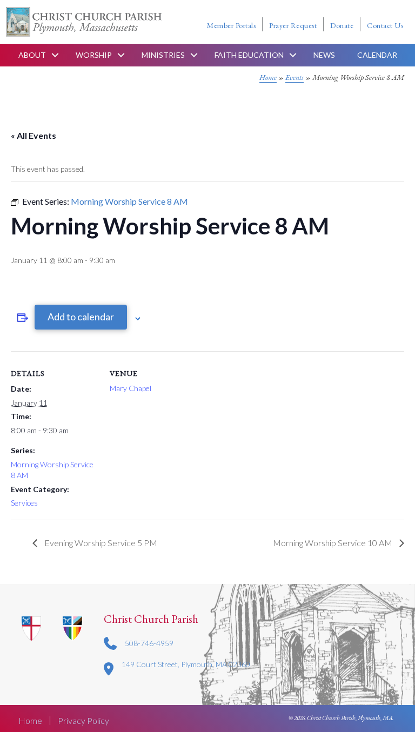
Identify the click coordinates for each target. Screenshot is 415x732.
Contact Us (385, 25)
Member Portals (231, 25)
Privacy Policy (83, 720)
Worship (94, 54)
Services (24, 502)
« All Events (33, 135)
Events (294, 77)
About (32, 54)
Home (268, 77)
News (324, 54)
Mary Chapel (130, 388)
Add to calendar (81, 317)
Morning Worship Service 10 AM (333, 543)
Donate (341, 25)
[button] (55, 55)
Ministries (163, 54)
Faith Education (249, 54)
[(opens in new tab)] (72, 627)
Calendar (377, 54)
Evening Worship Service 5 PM (100, 543)
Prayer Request (293, 25)
